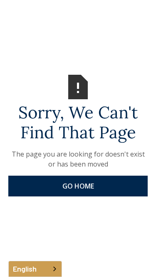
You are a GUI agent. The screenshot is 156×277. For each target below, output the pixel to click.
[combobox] (35, 269)
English (25, 268)
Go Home (78, 186)
